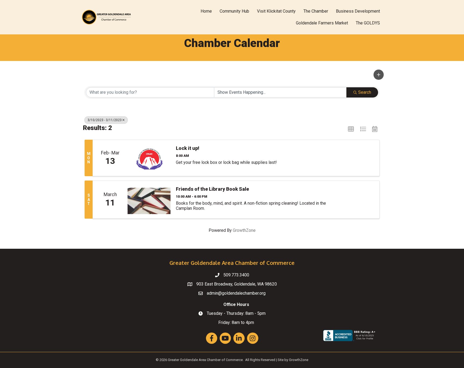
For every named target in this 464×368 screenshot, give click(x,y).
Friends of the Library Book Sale (212, 189)
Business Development (358, 11)
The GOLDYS (368, 23)
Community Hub (234, 11)
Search (364, 92)
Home (206, 11)
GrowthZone (244, 230)
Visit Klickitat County (276, 11)
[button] (379, 75)
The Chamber (315, 11)
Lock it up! (187, 148)
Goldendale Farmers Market (322, 23)
